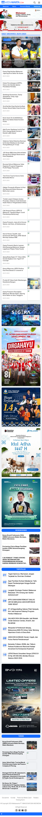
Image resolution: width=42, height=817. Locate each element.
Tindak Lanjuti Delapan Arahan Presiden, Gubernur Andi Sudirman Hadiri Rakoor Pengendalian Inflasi (14, 200)
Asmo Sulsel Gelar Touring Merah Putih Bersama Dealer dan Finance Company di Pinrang (14, 764)
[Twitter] (19, 810)
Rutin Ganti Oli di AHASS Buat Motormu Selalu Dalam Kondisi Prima (13, 119)
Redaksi (36, 798)
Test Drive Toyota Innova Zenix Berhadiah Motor (13, 177)
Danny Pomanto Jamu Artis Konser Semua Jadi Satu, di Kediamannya (14, 223)
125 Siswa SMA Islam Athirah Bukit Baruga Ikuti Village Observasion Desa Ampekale (14, 154)
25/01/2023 (6, 76)
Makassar (37, 6)
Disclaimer (5, 798)
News (14, 6)
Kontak (13, 798)
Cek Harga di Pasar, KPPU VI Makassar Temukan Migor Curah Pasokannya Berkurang (14, 212)
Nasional (5, 6)
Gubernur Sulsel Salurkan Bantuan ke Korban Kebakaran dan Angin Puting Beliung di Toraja (14, 142)
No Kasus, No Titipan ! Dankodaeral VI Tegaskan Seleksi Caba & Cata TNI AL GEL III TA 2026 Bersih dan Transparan (14, 785)
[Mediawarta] (13, 3)
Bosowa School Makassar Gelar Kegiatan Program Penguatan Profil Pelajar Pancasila (13, 166)
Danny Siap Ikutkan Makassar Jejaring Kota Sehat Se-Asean (13, 72)
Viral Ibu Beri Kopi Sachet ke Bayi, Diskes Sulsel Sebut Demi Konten (14, 107)
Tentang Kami (20, 800)
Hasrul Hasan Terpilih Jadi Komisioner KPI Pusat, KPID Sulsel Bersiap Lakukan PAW (14, 235)
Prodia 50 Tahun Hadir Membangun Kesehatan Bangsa (14, 281)
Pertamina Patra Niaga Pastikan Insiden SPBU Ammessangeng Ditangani (13, 753)
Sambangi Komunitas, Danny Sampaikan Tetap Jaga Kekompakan (12, 96)
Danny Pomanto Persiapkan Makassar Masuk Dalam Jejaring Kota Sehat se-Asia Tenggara (14, 293)
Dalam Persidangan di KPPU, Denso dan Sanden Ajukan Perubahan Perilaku (12, 85)
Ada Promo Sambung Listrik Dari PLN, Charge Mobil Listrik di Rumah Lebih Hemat (14, 131)
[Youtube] (22, 810)
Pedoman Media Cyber (24, 798)
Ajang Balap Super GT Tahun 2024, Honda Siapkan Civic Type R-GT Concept (14, 258)
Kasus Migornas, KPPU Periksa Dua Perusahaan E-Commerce (13, 269)
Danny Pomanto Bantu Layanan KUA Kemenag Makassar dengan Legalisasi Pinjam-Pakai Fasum (14, 247)
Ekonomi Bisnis (25, 6)
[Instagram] (25, 810)
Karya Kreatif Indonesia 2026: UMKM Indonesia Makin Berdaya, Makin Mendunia (13, 743)
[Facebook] (16, 810)
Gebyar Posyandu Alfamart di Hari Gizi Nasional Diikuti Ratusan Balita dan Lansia (14, 189)
